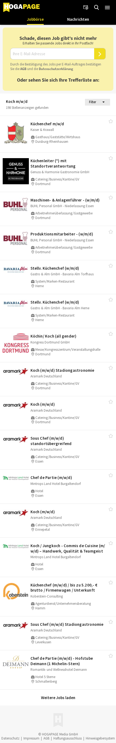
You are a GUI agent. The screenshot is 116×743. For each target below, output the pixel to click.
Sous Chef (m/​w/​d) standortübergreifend (51, 441)
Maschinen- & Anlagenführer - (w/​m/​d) (65, 200)
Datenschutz (10, 738)
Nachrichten (78, 19)
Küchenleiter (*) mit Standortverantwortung (53, 163)
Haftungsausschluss (67, 738)
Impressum (31, 738)
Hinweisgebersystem (100, 738)
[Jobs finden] (96, 7)
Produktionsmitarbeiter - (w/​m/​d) (61, 234)
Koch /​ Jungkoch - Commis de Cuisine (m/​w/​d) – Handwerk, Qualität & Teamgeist (67, 548)
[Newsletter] (85, 7)
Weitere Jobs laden (58, 697)
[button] (107, 7)
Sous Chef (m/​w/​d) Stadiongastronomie (67, 624)
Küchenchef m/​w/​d (47, 123)
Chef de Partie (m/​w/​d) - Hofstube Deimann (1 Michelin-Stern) (61, 661)
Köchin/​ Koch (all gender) (53, 336)
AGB (23, 69)
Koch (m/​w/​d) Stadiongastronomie (62, 370)
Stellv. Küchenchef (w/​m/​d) (54, 268)
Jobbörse (35, 19)
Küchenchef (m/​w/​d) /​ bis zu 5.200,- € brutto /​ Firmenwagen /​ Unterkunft (63, 587)
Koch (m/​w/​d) (42, 404)
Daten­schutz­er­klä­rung (56, 69)
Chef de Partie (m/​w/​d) (51, 477)
